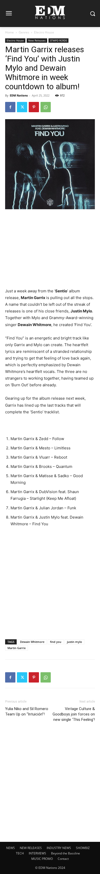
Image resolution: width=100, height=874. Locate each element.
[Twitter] (22, 107)
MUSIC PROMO (42, 858)
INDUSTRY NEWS (59, 848)
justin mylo (74, 642)
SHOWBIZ (83, 848)
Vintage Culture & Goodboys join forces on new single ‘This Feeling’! (74, 714)
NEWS (10, 848)
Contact (63, 858)
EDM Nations (19, 95)
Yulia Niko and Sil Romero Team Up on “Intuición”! (26, 711)
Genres (24, 32)
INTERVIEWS (37, 853)
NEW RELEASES (31, 848)
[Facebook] (10, 107)
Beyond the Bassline (65, 853)
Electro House (44, 32)
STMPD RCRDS (58, 40)
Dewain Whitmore (32, 642)
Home (9, 32)
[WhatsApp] (46, 107)
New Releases (37, 40)
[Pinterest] (34, 107)
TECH (20, 853)
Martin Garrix (16, 648)
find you (55, 642)
